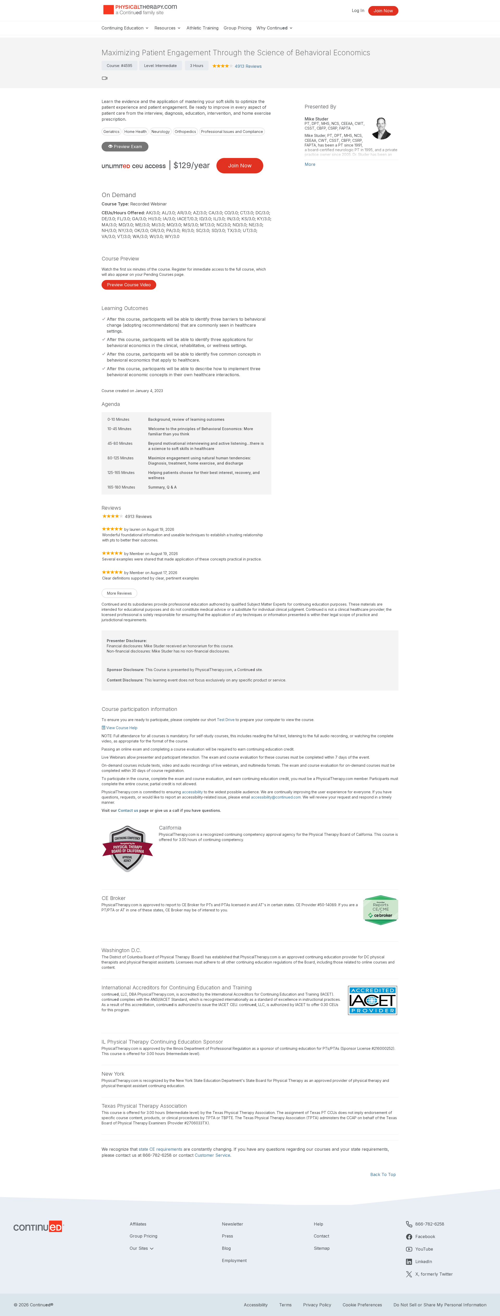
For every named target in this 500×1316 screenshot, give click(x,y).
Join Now (383, 10)
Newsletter (232, 1224)
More (310, 164)
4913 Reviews (248, 66)
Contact (321, 1236)
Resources (165, 28)
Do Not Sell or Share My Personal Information (439, 1304)
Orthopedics (185, 131)
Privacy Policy (317, 1304)
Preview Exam (127, 146)
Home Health (135, 131)
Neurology (161, 131)
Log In (358, 10)
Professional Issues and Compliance (232, 131)
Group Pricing (237, 28)
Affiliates (138, 1224)
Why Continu (272, 28)
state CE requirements (160, 1149)
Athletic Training (202, 28)
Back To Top (383, 1174)
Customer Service (212, 1155)
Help (318, 1224)
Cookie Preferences (362, 1304)
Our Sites (139, 1248)
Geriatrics (111, 131)
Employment (234, 1260)
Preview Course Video (129, 284)
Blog (226, 1248)
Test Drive (226, 719)
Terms (285, 1304)
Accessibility (256, 1304)
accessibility (192, 792)
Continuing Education (123, 28)
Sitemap (322, 1248)
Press (227, 1236)
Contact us (128, 810)
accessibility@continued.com (276, 797)
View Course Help (121, 728)
